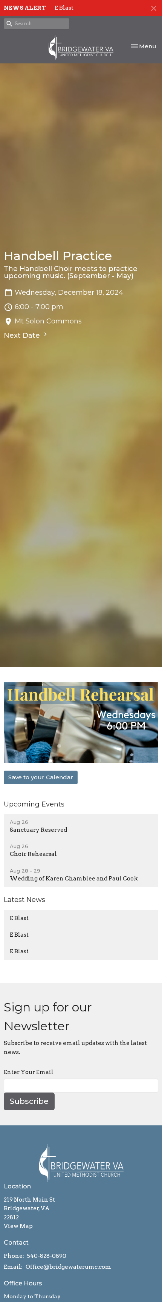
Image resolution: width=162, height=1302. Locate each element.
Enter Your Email (28, 1072)
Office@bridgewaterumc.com (68, 1267)
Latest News (24, 900)
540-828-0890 (46, 1256)
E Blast (64, 8)
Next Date (23, 335)
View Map (18, 1226)
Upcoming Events (34, 804)
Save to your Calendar (40, 777)
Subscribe (29, 1101)
